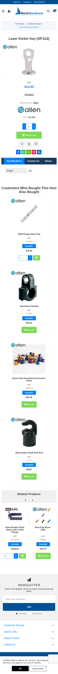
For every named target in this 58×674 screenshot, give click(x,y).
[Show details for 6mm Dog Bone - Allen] (14, 515)
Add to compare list (29, 144)
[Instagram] (34, 152)
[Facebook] (18, 152)
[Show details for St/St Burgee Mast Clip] (29, 214)
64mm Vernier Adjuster (43, 528)
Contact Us (33, 161)
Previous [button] (25, 500)
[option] (15, 533)
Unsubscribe (37, 614)
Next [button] (32, 500)
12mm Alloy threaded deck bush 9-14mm (29, 379)
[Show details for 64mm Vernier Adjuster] (43, 515)
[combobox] (23, 257)
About (48, 161)
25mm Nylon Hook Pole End (29, 453)
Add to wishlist (22, 144)
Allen (35, 103)
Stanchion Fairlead (29, 306)
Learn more (37, 668)
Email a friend (36, 144)
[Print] (28, 152)
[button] (30, 257)
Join (29, 607)
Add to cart (30, 135)
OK (20, 668)
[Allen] (29, 112)
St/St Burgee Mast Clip (29, 234)
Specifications (14, 161)
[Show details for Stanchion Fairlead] (29, 286)
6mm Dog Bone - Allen (15, 528)
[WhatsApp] (23, 152)
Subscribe (22, 614)
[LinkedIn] (39, 152)
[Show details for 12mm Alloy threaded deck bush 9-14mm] (29, 358)
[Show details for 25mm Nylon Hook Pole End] (29, 433)
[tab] (14, 161)
